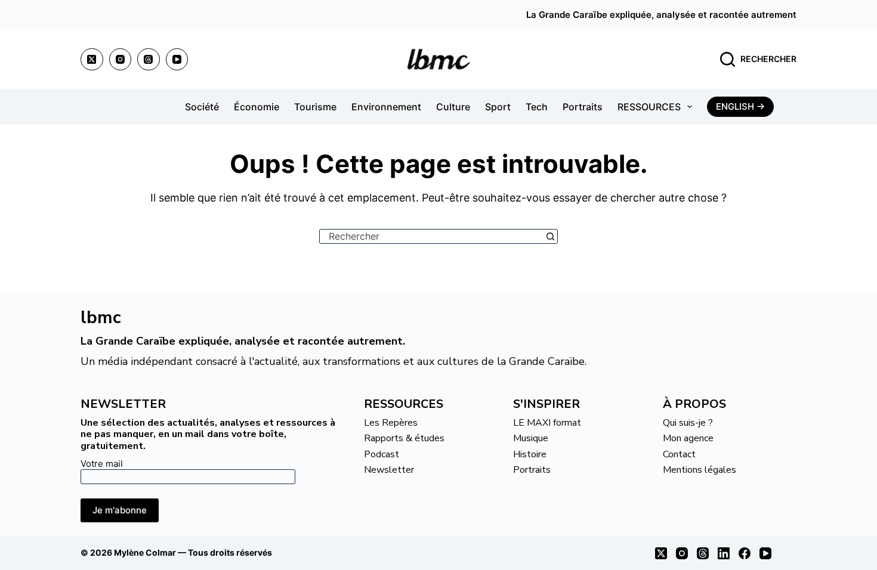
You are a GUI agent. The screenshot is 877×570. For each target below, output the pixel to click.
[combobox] (432, 236)
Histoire (529, 454)
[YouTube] (177, 59)
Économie (256, 107)
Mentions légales (699, 469)
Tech (537, 107)
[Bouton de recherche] (550, 236)
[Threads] (148, 59)
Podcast (381, 454)
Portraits (583, 107)
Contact (679, 454)
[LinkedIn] (724, 553)
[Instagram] (120, 59)
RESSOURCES (649, 107)
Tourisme (315, 107)
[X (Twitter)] (92, 59)
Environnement (386, 107)
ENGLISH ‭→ (740, 106)
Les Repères (391, 422)
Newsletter (389, 469)
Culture (453, 107)
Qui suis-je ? (688, 422)
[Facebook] (745, 553)
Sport (498, 107)
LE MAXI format (547, 422)
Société (202, 107)
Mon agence (688, 438)
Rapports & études (404, 438)
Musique (530, 438)
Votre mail (102, 463)
